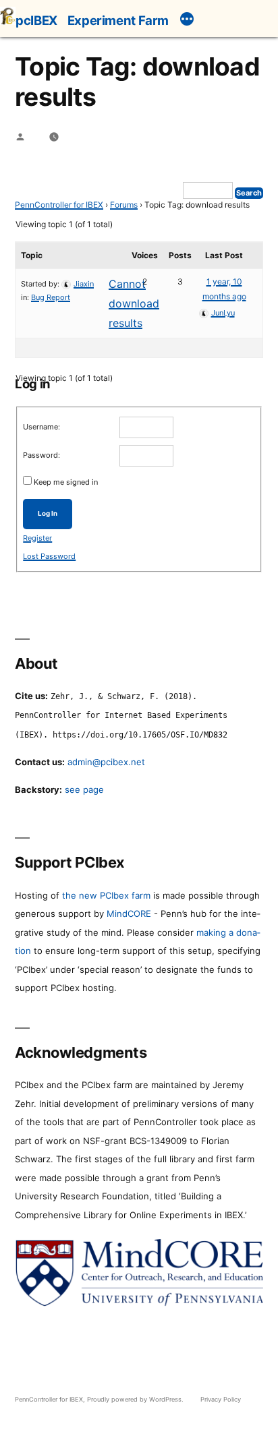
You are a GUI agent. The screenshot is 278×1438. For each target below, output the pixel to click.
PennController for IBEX (59, 205)
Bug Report (50, 297)
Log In (47, 513)
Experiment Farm (118, 20)
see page (84, 789)
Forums (124, 205)
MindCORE (129, 913)
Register (37, 538)
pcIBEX (36, 20)
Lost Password (49, 556)
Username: (41, 426)
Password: (41, 455)
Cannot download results (134, 303)
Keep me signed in (66, 482)
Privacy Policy (220, 1399)
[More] (187, 21)
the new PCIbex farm (106, 895)
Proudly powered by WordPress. (136, 1399)
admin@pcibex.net (106, 761)
